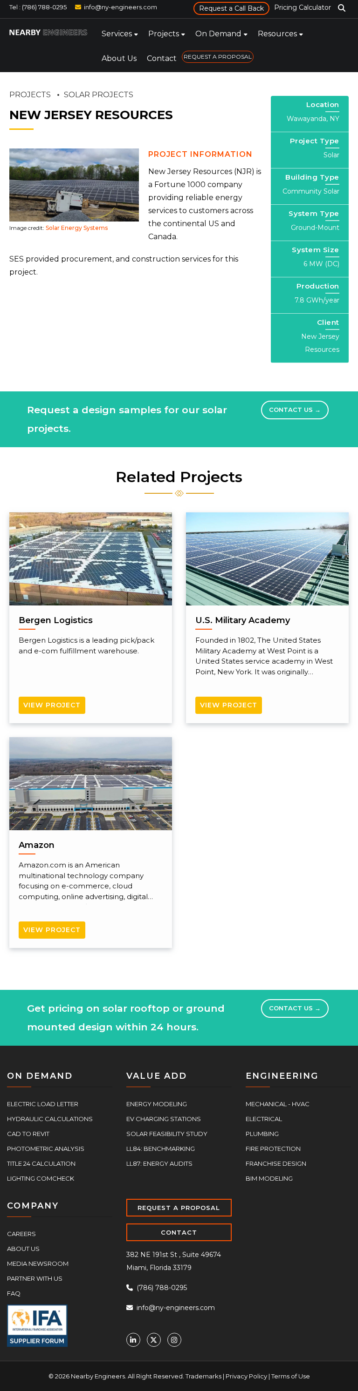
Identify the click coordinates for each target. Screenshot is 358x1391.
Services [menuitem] (117, 33)
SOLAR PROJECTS (98, 94)
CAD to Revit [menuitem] (28, 1133)
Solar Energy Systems (77, 227)
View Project (52, 705)
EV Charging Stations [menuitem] (163, 1118)
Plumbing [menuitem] (262, 1133)
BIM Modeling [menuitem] (269, 1178)
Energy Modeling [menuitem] (156, 1104)
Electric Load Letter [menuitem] (42, 1104)
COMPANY (33, 1206)
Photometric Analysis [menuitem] (45, 1148)
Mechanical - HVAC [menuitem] (278, 1104)
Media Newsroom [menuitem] (38, 1263)
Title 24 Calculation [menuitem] (41, 1163)
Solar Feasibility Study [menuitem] (166, 1133)
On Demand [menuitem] (218, 33)
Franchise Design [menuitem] (276, 1163)
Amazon (37, 845)
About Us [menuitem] (119, 58)
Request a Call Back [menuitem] (231, 8)
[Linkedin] (133, 1340)
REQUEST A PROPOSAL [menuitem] (218, 56)
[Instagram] (174, 1340)
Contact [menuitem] (162, 58)
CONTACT (179, 1232)
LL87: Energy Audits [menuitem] (159, 1163)
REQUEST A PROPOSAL (179, 1207)
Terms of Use (290, 1376)
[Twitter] (154, 1340)
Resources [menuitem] (277, 33)
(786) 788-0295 (161, 1287)
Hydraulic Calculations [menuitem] (50, 1118)
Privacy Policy (246, 1376)
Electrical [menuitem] (264, 1118)
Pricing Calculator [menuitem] (302, 7)
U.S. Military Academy (242, 620)
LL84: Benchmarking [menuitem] (160, 1148)
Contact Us (295, 409)
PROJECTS (30, 94)
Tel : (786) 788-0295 (38, 7)
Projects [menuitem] (163, 33)
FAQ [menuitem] (14, 1293)
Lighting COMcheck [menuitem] (40, 1178)
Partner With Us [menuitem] (34, 1278)
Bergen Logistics (56, 620)
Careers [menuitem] (21, 1233)
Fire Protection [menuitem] (273, 1148)
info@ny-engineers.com (120, 7)
